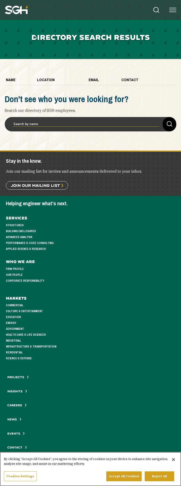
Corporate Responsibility (25, 280)
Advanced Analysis (19, 237)
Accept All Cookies (124, 476)
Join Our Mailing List (35, 185)
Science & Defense (19, 358)
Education (13, 317)
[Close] (173, 459)
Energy (11, 323)
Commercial (15, 305)
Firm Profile (15, 269)
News (12, 419)
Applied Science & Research (26, 248)
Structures (15, 225)
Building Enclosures (21, 231)
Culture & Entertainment (24, 311)
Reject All (159, 476)
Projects (16, 377)
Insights (15, 391)
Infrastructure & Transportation (31, 346)
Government (15, 328)
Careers (15, 405)
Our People (14, 274)
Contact (15, 447)
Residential (14, 352)
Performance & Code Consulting (29, 243)
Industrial (13, 340)
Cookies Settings (20, 476)
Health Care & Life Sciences (26, 334)
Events (14, 433)
